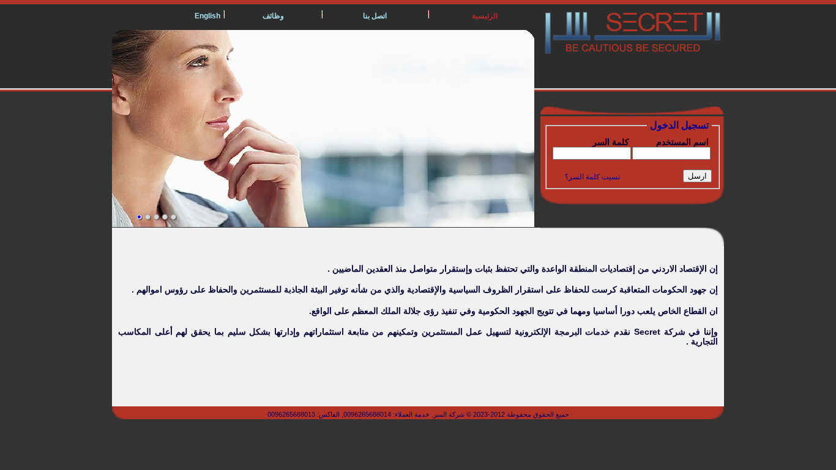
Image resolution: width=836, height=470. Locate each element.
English (207, 16)
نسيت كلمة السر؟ (592, 177)
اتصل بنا (375, 16)
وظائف (273, 16)
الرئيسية (485, 16)
